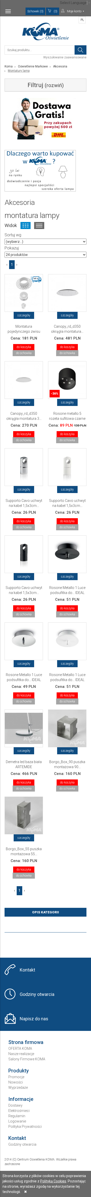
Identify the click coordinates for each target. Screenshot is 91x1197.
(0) (55, 11)
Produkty (18, 1071)
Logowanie (17, 1121)
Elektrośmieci (19, 1111)
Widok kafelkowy (25, 225)
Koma (9, 66)
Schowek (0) (35, 11)
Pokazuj (12, 248)
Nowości (15, 1082)
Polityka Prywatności (25, 1127)
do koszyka (23, 347)
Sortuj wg (13, 235)
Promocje (16, 1077)
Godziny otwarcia (37, 994)
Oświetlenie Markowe (33, 66)
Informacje (20, 1099)
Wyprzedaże (18, 1088)
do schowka (24, 353)
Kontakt (27, 969)
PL (82, 20)
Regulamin (16, 1116)
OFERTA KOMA (20, 1048)
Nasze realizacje (21, 1054)
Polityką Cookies (53, 1181)
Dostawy (15, 1105)
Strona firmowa (25, 1042)
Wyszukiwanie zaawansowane (64, 57)
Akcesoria (60, 66)
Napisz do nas (34, 1018)
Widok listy (39, 225)
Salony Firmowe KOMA (26, 1059)
